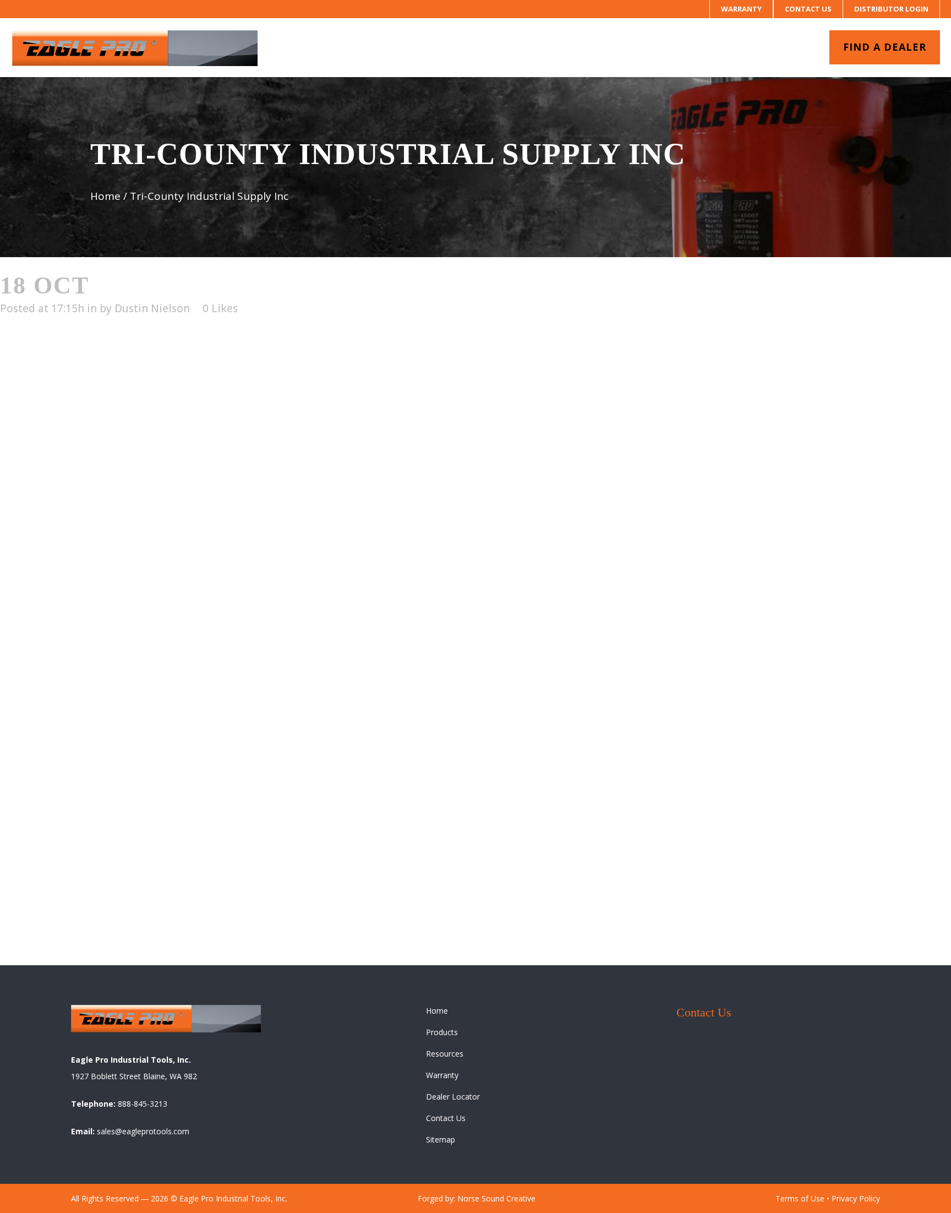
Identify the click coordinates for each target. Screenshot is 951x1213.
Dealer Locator (453, 1096)
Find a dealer (884, 46)
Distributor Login (891, 9)
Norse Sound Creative (496, 1198)
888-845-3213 (142, 1103)
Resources (444, 1053)
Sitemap (440, 1139)
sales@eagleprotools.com (143, 1131)
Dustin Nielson (152, 308)
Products (442, 1032)
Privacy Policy (856, 1198)
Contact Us (808, 9)
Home (105, 196)
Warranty (741, 9)
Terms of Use (799, 1198)
